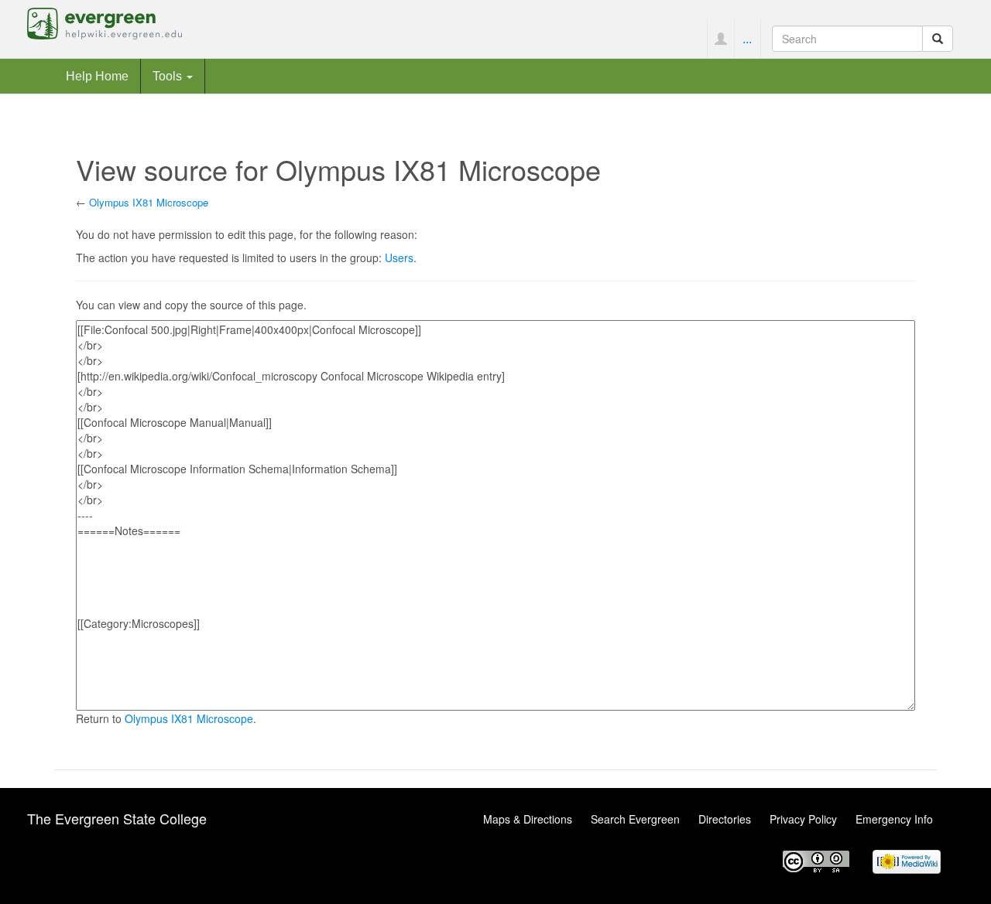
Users (399, 257)
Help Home (97, 76)
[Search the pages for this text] (937, 39)
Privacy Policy (803, 819)
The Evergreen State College (117, 818)
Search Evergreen (635, 819)
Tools (169, 76)
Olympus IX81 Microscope (148, 202)
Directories (724, 819)
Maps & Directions (527, 819)
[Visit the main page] (104, 21)
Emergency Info (894, 819)
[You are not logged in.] (720, 38)
